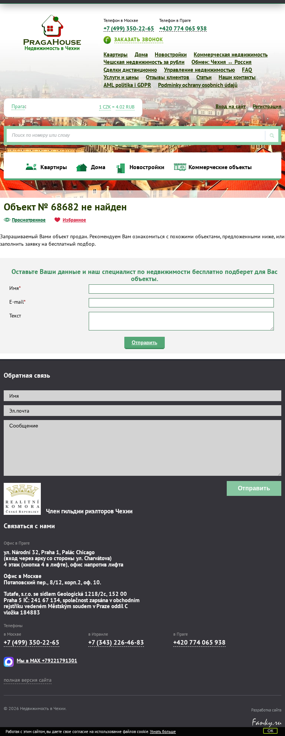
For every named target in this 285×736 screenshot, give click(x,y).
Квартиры (116, 54)
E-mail (17, 301)
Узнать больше (163, 731)
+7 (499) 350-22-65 (129, 28)
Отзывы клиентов (167, 77)
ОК (270, 731)
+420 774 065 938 (183, 28)
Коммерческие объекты (220, 167)
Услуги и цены (121, 77)
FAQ (247, 69)
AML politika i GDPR (127, 84)
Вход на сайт (231, 106)
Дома (141, 54)
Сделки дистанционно (130, 69)
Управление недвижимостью (199, 69)
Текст (15, 315)
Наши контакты (237, 77)
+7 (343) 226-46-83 (116, 642)
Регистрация (267, 106)
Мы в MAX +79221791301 (47, 660)
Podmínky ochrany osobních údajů (198, 84)
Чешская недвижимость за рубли (144, 61)
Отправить (144, 342)
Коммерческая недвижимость (231, 54)
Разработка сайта (266, 710)
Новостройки (171, 54)
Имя (15, 288)
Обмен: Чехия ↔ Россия (221, 61)
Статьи (204, 77)
